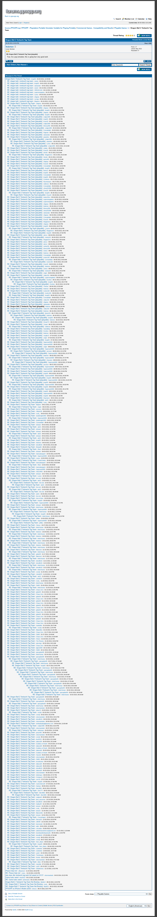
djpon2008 (39, 648)
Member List (129, 19)
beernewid (39, 824)
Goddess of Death (41, 743)
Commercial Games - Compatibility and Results (95, 28)
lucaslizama (39, 761)
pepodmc (46, 137)
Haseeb (38, 755)
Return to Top (27, 905)
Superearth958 (48, 342)
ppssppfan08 (40, 652)
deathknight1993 (41, 415)
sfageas (36, 97)
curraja (36, 99)
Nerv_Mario (39, 842)
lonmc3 (46, 170)
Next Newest (21, 65)
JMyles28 (39, 411)
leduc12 (38, 710)
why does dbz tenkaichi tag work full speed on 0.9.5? (24, 875)
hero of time (39, 498)
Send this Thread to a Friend (16, 896)
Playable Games (121, 28)
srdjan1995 (47, 117)
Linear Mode (147, 39)
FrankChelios (42, 460)
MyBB (14, 909)
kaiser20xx (47, 197)
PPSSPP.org (17, 905)
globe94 (38, 554)
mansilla (38, 864)
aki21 (46, 400)
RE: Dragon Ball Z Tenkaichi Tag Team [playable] (24, 108)
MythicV (43, 882)
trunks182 (47, 257)
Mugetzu (37, 101)
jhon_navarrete (40, 799)
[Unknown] (26, 879)
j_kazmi (47, 228)
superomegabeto (39, 92)
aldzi (37, 826)
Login (20, 22)
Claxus (38, 525)
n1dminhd (39, 848)
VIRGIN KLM (38, 90)
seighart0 (39, 797)
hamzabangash (40, 454)
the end (38, 478)
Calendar (141, 19)
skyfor (36, 81)
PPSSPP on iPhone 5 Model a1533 (18, 889)
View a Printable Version (15, 893)
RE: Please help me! (13, 873)
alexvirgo (39, 643)
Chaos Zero (39, 590)
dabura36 (39, 741)
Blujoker (38, 404)
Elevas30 (39, 819)
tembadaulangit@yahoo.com (44, 723)
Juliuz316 (46, 275)
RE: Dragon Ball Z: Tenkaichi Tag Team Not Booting (24, 884)
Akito (39, 862)
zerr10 (38, 779)
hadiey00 (39, 804)
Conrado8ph (47, 130)
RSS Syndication (58, 905)
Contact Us (9, 905)
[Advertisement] (86, 9)
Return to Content (37, 905)
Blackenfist (39, 813)
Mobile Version (47, 905)
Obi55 (38, 585)
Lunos (36, 94)
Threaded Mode (137, 39)
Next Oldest (11, 65)
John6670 (39, 574)
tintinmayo (41, 730)
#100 (149, 43)
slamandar (37, 85)
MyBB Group (29, 909)
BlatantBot (39, 630)
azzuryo (49, 351)
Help (150, 19)
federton (10, 47)
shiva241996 (47, 188)
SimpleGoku (39, 868)
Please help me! (11, 871)
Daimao (38, 786)
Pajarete (46, 132)
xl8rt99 (38, 821)
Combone (46, 179)
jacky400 (46, 159)
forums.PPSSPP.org (12, 28)
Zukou (45, 250)
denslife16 (39, 445)
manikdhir (39, 625)
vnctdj (38, 572)
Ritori (39, 449)
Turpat (45, 324)
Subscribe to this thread (15, 899)
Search (118, 19)
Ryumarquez (47, 181)
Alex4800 (39, 788)
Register (26, 22)
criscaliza (39, 828)
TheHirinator (40, 855)
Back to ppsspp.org (12, 16)
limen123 (47, 313)
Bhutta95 (38, 447)
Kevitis (38, 857)
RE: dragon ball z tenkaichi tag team (20, 99)
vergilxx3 (46, 335)
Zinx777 (40, 790)
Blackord (38, 549)
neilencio (46, 184)
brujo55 (33, 79)
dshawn (38, 424)
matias (45, 148)
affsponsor (22, 871)
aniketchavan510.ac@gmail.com (46, 830)
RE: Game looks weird (14, 880)
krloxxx (34, 888)
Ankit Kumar (39, 507)
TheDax (46, 286)
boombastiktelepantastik (43, 833)
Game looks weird (12, 877)
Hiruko (38, 639)
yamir (37, 853)
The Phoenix (40, 641)
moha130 (48, 237)
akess (45, 235)
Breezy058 (47, 126)
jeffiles (38, 518)
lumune (38, 806)
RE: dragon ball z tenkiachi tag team (20, 81)
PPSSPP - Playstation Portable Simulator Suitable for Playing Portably (49, 28)
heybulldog (47, 329)
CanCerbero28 (40, 784)
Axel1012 (39, 739)
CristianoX (39, 777)
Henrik (45, 152)
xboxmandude (40, 708)
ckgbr (45, 273)
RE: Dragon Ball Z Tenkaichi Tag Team (21, 103)
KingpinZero (48, 155)
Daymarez (47, 398)
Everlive (49, 279)
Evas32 (46, 121)
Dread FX (46, 322)
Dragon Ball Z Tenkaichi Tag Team (18, 79)
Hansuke (49, 360)
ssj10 (37, 866)
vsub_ (45, 402)
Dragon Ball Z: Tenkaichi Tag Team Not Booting (22, 882)
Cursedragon (42, 817)
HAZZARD (39, 471)
